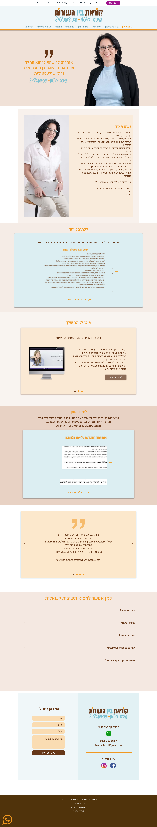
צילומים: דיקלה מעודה (78, 808)
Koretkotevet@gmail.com (108, 745)
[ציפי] (78, 391)
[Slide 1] (80, 574)
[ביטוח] (82, 391)
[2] (73, 574)
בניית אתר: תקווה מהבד (78, 803)
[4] (77, 574)
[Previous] (24, 361)
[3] (83, 574)
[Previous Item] (40, 271)
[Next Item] (116, 271)
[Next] (132, 361)
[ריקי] (75, 391)
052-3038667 (108, 741)
